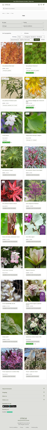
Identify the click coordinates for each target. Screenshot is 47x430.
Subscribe (35, 223)
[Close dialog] (44, 203)
